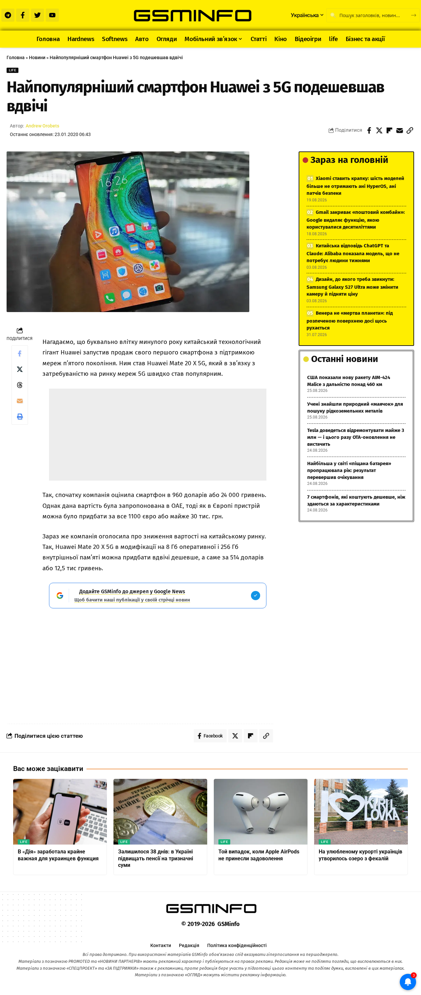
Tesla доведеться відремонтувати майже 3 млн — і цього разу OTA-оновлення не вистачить (355, 437)
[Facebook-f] (22, 15)
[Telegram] (7, 15)
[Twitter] (37, 15)
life (12, 70)
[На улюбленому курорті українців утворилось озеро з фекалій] (361, 812)
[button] (409, 130)
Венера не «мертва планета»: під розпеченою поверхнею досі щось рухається (350, 320)
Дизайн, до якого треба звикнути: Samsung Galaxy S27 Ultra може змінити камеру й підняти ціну (352, 286)
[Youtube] (52, 15)
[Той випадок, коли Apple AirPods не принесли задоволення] (261, 812)
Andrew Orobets (42, 125)
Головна (16, 57)
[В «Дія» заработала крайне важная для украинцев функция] (60, 812)
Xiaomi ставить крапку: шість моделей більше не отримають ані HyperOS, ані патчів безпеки (355, 185)
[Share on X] (379, 130)
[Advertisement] (157, 435)
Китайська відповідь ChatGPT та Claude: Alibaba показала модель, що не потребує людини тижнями (353, 253)
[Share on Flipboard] (389, 130)
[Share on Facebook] (369, 130)
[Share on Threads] (20, 385)
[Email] (399, 130)
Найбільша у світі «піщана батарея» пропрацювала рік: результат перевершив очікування (349, 470)
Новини (37, 57)
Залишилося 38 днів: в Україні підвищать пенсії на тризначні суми (155, 858)
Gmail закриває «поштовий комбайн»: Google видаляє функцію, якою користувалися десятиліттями (356, 219)
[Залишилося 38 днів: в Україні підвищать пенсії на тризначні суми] (160, 812)
